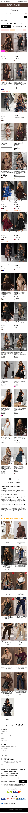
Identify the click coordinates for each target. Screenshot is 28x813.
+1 (4, 208)
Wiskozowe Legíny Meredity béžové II (7, 541)
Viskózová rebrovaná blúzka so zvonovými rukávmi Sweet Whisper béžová (7, 667)
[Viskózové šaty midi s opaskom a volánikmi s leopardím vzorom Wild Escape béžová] (7, 456)
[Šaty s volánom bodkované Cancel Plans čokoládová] (20, 427)
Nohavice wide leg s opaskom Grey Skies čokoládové (7, 642)
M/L (4, 58)
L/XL (18, 58)
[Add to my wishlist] (12, 50)
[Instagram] (19, 725)
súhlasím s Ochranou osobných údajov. (17, 785)
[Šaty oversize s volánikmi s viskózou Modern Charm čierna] (7, 311)
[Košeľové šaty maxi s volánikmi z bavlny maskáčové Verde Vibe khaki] (20, 342)
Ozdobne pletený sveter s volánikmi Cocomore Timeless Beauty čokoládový (20, 541)
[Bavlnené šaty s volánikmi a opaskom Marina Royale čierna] (20, 398)
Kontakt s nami (4, 731)
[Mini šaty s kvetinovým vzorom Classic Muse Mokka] (7, 161)
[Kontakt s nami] (19, 1)
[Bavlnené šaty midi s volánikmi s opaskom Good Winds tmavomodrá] (20, 456)
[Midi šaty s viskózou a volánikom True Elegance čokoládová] (7, 72)
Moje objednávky (4, 748)
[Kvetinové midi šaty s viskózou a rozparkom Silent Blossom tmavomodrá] (20, 72)
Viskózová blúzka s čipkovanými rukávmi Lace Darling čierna (7, 617)
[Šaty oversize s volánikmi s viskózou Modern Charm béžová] (20, 282)
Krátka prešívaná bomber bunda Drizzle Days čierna (7, 717)
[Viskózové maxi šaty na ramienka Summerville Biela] (7, 427)
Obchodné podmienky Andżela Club (8, 746)
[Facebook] (16, 725)
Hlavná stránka (4, 20)
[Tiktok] (22, 725)
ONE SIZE (16, 327)
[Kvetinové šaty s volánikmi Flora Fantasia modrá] (20, 102)
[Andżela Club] (12, 13)
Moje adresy (3, 750)
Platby (2, 738)
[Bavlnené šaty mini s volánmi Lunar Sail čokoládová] (7, 398)
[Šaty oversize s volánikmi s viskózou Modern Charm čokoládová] (7, 282)
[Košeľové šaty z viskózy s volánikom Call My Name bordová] (7, 221)
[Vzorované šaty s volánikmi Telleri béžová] (7, 132)
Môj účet (3, 744)
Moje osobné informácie (6, 751)
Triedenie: (14, 26)
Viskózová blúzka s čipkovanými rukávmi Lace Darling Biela (20, 592)
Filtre (5, 26)
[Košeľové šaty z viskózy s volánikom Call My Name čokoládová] (20, 190)
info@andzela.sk (23, 1)
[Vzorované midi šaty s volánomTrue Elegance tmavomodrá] (7, 102)
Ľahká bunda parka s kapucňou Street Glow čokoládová (7, 566)
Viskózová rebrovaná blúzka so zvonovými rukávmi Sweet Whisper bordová (21, 667)
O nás (2, 733)
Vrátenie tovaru (4, 740)
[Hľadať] (25, 17)
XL (19, 147)
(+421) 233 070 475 (6, 1)
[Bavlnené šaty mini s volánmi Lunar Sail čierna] (20, 370)
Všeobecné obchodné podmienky (8, 735)
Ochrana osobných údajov (6, 736)
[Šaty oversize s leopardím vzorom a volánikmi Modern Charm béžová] (20, 161)
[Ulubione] (21, 13)
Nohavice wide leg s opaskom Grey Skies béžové (20, 642)
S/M (2, 58)
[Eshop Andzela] (14, 9)
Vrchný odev (5, 29)
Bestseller (3, 80)
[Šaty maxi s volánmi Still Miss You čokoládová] (7, 370)
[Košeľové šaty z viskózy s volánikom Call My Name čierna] (20, 221)
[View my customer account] (16, 13)
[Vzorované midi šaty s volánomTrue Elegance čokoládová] (7, 252)
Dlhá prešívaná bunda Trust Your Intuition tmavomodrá (20, 566)
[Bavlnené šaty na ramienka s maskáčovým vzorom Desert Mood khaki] (7, 342)
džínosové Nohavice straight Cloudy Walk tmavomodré (21, 692)
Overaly (19, 29)
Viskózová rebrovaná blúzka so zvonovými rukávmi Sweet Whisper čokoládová (7, 692)
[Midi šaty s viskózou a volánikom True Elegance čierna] (20, 42)
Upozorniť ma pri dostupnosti (20, 117)
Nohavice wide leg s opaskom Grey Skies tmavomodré (20, 617)
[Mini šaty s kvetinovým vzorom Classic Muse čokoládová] (20, 132)
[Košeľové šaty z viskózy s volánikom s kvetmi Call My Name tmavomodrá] (7, 190)
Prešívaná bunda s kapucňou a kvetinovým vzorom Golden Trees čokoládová (7, 592)
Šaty (13, 29)
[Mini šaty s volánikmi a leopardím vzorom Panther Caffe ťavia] (7, 42)
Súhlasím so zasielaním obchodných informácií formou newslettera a (14, 785)
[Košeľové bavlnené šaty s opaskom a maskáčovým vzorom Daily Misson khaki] (20, 311)
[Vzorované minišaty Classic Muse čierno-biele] (20, 252)
